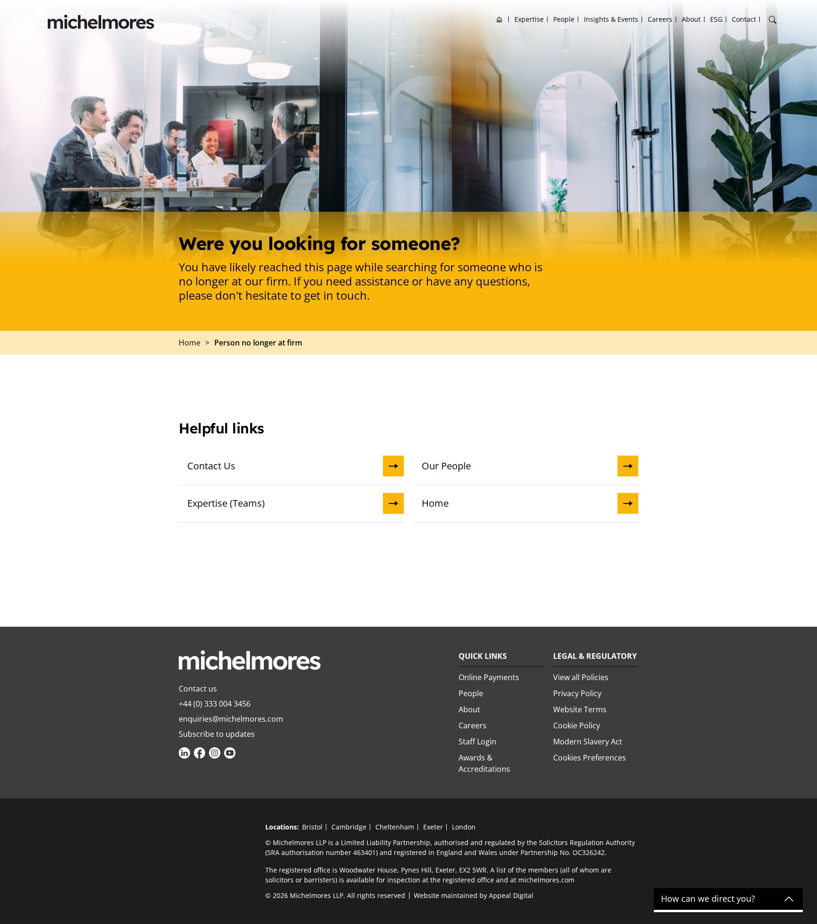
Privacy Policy (577, 693)
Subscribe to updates (217, 734)
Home (499, 19)
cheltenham (394, 826)
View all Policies (580, 677)
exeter (433, 826)
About (691, 19)
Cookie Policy (576, 725)
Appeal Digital (511, 895)
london (464, 826)
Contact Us (211, 465)
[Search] (772, 20)
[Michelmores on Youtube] (229, 753)
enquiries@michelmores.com (231, 719)
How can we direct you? (708, 899)
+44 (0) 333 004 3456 (215, 704)
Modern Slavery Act (587, 741)
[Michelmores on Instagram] (214, 753)
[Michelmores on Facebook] (199, 753)
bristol (312, 826)
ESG (716, 19)
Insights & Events (611, 19)
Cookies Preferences (589, 757)
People (563, 19)
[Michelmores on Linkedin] (184, 753)
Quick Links (483, 656)
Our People (446, 465)
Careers (660, 19)
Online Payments (489, 677)
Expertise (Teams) (226, 503)
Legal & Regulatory (595, 656)
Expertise (529, 19)
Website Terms (580, 709)
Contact (744, 19)
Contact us (198, 688)
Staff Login (477, 741)
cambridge (348, 826)
